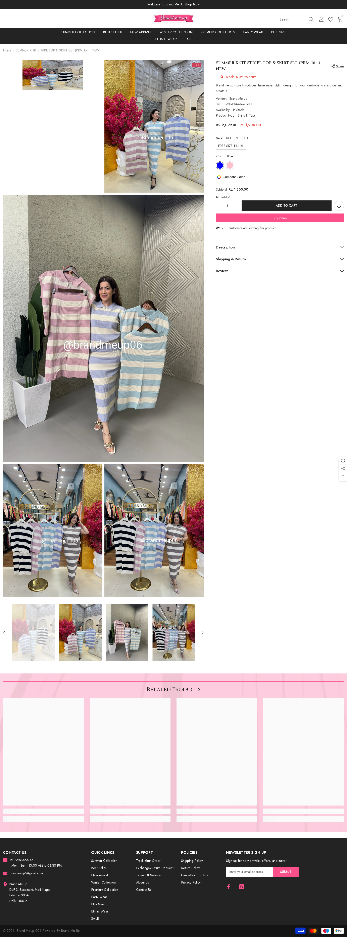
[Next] (203, 633)
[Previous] (4, 633)
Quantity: (223, 197)
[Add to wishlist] (339, 206)
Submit (285, 871)
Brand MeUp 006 (30, 930)
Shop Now (192, 4)
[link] (43, 811)
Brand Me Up (238, 98)
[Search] (297, 19)
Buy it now (279, 218)
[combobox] (293, 19)
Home (7, 50)
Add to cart (286, 205)
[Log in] (321, 19)
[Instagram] (242, 887)
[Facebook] (229, 887)
